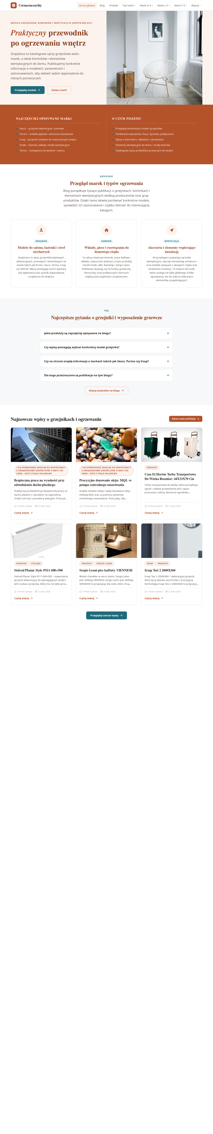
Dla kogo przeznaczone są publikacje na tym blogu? (78, 375)
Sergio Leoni (104, 563)
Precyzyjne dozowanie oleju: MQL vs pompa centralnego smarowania (105, 482)
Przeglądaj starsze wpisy (104, 615)
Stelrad (36, 563)
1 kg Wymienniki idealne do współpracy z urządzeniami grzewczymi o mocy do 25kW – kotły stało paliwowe (41, 470)
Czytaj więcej (21, 512)
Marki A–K (145, 5)
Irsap (150, 563)
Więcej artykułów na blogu (104, 390)
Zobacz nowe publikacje (184, 418)
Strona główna (87, 5)
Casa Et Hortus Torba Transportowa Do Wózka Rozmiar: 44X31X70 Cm (170, 476)
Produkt (113, 5)
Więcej (195, 5)
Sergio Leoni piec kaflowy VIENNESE (106, 570)
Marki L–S (162, 5)
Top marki (128, 5)
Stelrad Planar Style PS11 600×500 (38, 570)
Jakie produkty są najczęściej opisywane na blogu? (77, 333)
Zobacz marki (59, 90)
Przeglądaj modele (25, 90)
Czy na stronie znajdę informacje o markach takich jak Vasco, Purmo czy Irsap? (96, 361)
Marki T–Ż (179, 5)
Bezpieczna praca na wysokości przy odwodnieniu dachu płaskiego (39, 482)
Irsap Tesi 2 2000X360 (160, 570)
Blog (102, 5)
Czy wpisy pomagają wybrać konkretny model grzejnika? (81, 347)
